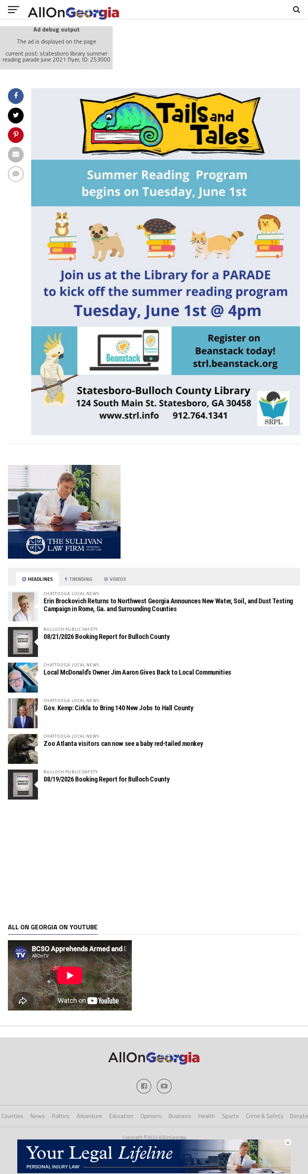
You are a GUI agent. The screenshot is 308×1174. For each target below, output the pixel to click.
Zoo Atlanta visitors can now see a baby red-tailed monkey (123, 743)
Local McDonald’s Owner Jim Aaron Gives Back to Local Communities (137, 672)
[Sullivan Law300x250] (64, 556)
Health (206, 1116)
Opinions (151, 1116)
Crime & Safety (264, 1116)
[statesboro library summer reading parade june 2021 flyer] (165, 432)
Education (121, 1116)
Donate (299, 1116)
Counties (12, 1116)
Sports (230, 1116)
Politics (60, 1116)
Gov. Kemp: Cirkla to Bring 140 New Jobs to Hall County (118, 708)
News (37, 1116)
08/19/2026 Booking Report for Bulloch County (106, 779)
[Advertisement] (154, 861)
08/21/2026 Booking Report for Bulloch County (106, 636)
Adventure (89, 1116)
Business (180, 1116)
